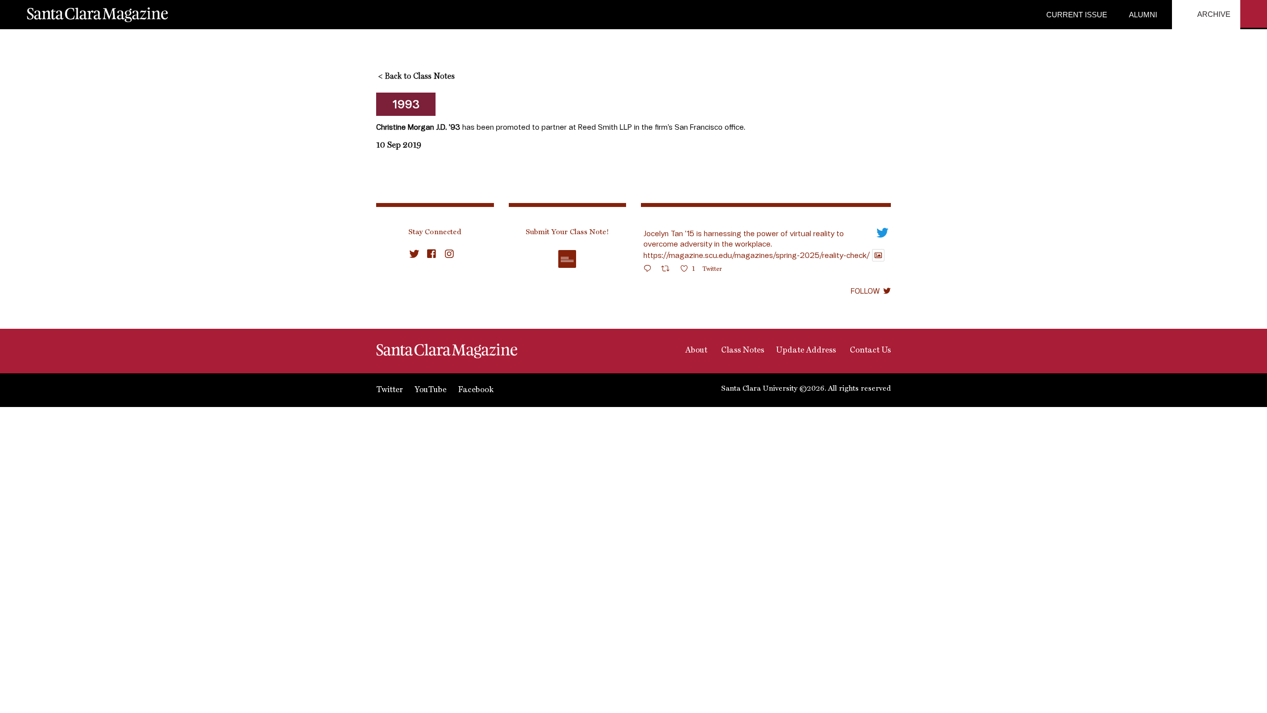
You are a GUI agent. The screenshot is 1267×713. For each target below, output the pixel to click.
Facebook (475, 390)
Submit (567, 259)
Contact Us (869, 351)
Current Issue (1076, 14)
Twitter (389, 390)
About (695, 351)
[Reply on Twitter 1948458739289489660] (650, 270)
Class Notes (741, 351)
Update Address (806, 351)
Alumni (1142, 14)
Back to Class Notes (416, 77)
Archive (1213, 14)
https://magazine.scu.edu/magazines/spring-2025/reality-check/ (756, 255)
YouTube (430, 390)
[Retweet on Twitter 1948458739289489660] (668, 270)
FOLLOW (865, 290)
